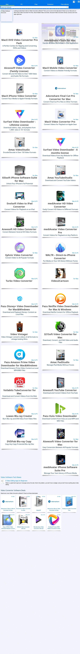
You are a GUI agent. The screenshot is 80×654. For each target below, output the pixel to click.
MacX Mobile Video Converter (60, 67)
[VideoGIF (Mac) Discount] (38, 501)
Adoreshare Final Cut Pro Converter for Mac (60, 97)
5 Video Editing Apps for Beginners (16, 481)
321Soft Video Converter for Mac (60, 336)
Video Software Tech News (11, 477)
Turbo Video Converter (19, 280)
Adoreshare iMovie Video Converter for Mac (54, 509)
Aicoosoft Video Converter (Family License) (19, 69)
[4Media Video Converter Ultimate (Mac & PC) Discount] (23, 519)
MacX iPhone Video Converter (19, 95)
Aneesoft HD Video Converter (19, 229)
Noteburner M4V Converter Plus (69, 509)
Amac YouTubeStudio (60, 177)
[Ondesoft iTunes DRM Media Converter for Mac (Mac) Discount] (54, 519)
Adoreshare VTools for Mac (60, 40)
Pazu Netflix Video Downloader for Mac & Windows (60, 308)
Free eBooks (65, 4)
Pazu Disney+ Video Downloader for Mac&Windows (19, 308)
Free (36, 4)
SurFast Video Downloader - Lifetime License (19, 123)
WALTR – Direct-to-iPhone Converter (60, 256)
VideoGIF (38, 510)
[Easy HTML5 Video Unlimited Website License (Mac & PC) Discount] (8, 519)
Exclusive (50, 4)
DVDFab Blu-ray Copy (19, 441)
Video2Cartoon (60, 280)
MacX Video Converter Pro (60, 121)
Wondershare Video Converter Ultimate (39, 527)
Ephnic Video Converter (19, 255)
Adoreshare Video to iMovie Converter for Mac (8, 509)
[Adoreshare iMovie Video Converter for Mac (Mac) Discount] (54, 501)
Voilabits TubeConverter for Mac (19, 392)
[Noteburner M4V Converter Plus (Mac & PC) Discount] (69, 501)
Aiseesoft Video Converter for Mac (60, 443)
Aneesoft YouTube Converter (60, 390)
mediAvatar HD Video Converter (60, 205)
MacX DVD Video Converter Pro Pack (19, 41)
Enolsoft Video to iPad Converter (19, 205)
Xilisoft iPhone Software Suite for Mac (19, 179)
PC (22, 4)
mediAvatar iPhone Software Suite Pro (60, 469)
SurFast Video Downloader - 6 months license (60, 151)
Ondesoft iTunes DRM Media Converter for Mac (54, 527)
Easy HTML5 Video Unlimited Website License (8, 527)
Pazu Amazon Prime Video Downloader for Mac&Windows (19, 364)
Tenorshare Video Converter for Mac (23, 509)
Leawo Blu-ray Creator (19, 416)
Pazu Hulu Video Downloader (60, 416)
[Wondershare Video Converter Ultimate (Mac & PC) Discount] (38, 519)
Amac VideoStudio (19, 149)
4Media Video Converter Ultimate (23, 527)
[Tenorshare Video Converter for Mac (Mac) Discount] (23, 501)
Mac (7, 4)
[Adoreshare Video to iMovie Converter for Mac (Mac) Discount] (8, 501)
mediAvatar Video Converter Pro (60, 231)
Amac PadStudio (59, 362)
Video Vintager (19, 334)
